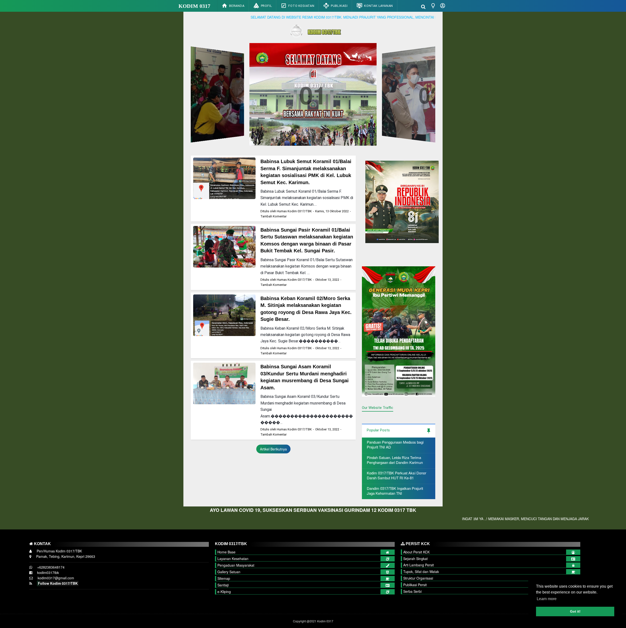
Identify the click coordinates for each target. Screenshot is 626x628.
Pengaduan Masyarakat (235, 565)
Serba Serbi (412, 591)
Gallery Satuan (228, 571)
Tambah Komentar (273, 216)
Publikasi (339, 6)
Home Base (226, 552)
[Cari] (423, 6)
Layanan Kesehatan (232, 558)
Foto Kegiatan (301, 6)
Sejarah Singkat (415, 558)
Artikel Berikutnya (273, 449)
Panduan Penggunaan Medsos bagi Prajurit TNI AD (395, 444)
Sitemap (223, 578)
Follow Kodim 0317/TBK (58, 583)
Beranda (237, 6)
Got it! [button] (575, 611)
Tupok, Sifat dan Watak (421, 571)
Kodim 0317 (194, 6)
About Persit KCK (416, 552)
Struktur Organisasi (418, 578)
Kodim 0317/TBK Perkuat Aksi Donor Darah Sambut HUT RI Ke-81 (396, 475)
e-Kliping (224, 591)
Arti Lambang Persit (418, 564)
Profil (266, 6)
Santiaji (223, 585)
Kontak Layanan (378, 6)
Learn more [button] (547, 599)
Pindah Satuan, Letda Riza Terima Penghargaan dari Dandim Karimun (395, 460)
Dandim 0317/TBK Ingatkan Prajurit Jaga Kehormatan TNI (395, 491)
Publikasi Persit (415, 584)
